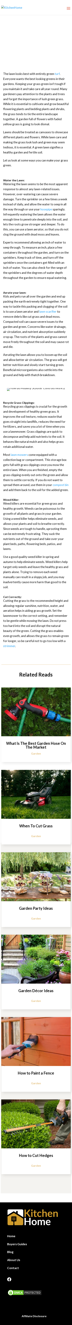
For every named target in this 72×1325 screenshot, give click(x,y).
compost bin (61, 485)
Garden (36, 753)
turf (57, 74)
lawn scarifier (48, 311)
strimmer (9, 646)
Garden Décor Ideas (35, 990)
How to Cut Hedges (36, 1155)
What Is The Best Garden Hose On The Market (36, 745)
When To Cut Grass (36, 826)
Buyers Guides (17, 1244)
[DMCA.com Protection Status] (24, 1295)
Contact (13, 1268)
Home (11, 1236)
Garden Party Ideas (36, 908)
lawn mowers (19, 455)
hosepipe (46, 209)
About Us (13, 1260)
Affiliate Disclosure (34, 1316)
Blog (10, 1252)
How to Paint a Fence (36, 1073)
